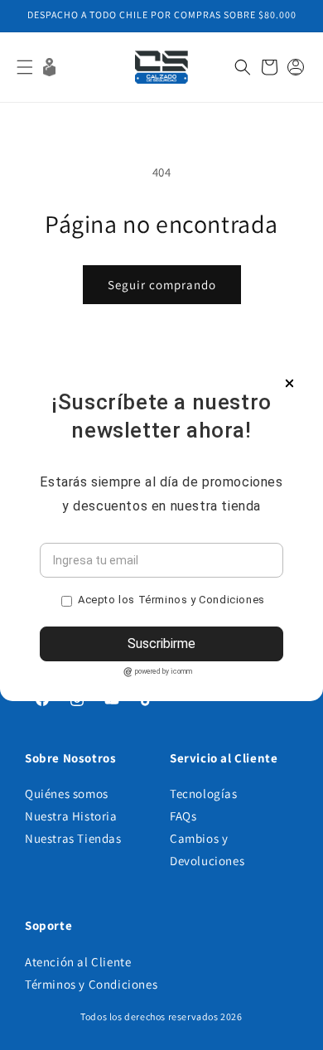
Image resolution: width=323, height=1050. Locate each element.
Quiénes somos (66, 793)
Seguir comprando (162, 285)
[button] (25, 67)
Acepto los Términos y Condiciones (171, 599)
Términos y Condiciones (91, 984)
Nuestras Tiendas (73, 838)
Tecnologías (204, 793)
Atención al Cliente (78, 962)
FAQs (183, 816)
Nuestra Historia (71, 816)
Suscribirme (161, 643)
